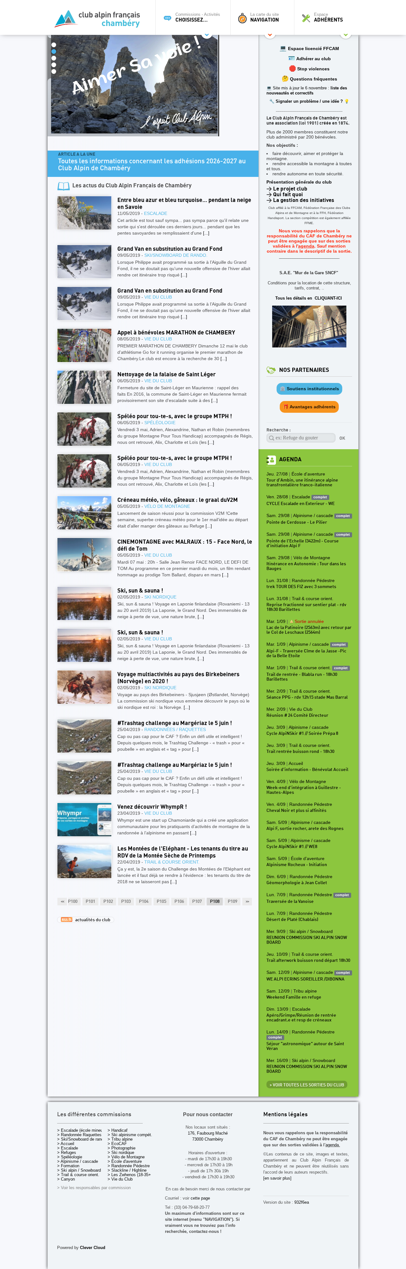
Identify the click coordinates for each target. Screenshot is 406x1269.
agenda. (332, 1145)
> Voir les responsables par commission (94, 1187)
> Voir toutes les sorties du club (307, 1085)
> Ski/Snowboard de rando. (82, 1139)
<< (62, 901)
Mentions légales (285, 1114)
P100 (72, 901)
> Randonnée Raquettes (79, 1134)
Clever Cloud (92, 1247)
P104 (143, 901)
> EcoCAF (117, 1143)
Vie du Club (158, 297)
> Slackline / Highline (127, 1170)
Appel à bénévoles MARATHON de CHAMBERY (176, 333)
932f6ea (301, 1202)
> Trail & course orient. (78, 1174)
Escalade (155, 213)
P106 (179, 901)
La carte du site (264, 17)
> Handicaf (118, 1130)
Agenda (290, 459)
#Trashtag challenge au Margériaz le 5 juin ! (174, 723)
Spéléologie (159, 422)
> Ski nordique (121, 1152)
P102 (108, 901)
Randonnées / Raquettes (175, 729)
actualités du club (91, 920)
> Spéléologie (69, 1157)
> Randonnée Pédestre (129, 1165)
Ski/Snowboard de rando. (175, 255)
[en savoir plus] (277, 1178)
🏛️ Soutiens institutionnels (309, 388)
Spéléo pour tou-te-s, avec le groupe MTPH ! (174, 416)
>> (247, 901)
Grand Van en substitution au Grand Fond (169, 249)
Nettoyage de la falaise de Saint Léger (166, 375)
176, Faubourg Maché (208, 1133)
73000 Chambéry (207, 1139)
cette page (200, 1198)
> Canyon (66, 1179)
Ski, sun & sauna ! (140, 591)
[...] (206, 233)
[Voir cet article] (84, 213)
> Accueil (65, 1143)
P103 (126, 901)
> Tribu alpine (120, 1139)
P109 (232, 901)
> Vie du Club (120, 1179)
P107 (197, 901)
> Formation (68, 1165)
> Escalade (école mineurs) (82, 1130)
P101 (90, 901)
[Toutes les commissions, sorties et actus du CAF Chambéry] (100, 21)
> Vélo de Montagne (126, 1157)
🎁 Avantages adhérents (309, 406)
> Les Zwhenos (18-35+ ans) (134, 1174)
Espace (328, 17)
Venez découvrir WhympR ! (152, 807)
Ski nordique (160, 596)
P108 (214, 901)
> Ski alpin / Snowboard (79, 1170)
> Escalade (67, 1148)
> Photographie (121, 1148)
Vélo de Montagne (167, 506)
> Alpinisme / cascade (77, 1161)
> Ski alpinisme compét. (130, 1134)
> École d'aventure (125, 1161)
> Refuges (66, 1152)
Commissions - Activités (197, 17)
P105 (161, 901)
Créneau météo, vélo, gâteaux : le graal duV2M (177, 500)
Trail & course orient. (172, 861)
